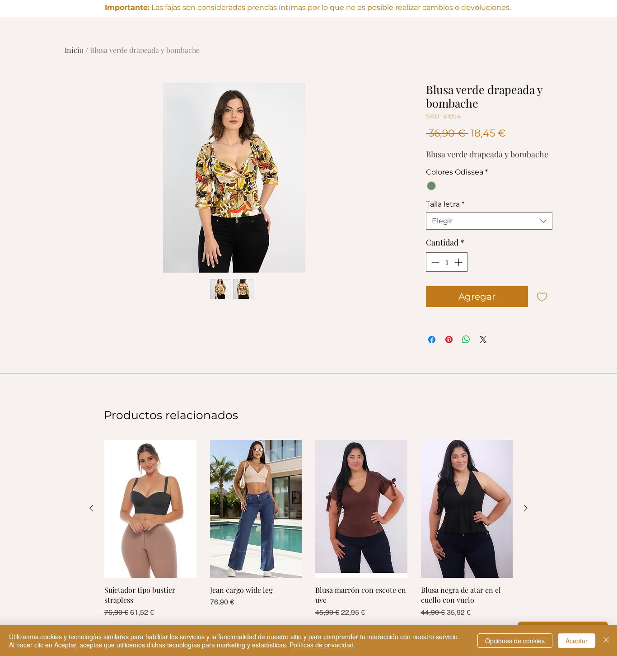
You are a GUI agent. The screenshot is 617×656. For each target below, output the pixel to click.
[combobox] (489, 221)
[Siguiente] (525, 508)
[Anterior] (91, 508)
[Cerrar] (606, 640)
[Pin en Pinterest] (449, 339)
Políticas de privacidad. (322, 644)
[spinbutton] (446, 262)
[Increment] (459, 262)
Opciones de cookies (515, 640)
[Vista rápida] (150, 509)
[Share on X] (483, 339)
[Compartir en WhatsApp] (466, 339)
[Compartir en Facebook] (431, 339)
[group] (308, 533)
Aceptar (577, 640)
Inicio (74, 50)
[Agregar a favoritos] (542, 296)
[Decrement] (434, 262)
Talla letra (445, 204)
